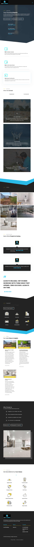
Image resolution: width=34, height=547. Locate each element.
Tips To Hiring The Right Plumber (9, 350)
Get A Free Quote (8, 308)
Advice (10, 347)
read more (7, 365)
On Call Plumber (25, 527)
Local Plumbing (6, 527)
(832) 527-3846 (11, 25)
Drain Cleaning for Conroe (8, 379)
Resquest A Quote (16, 425)
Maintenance (26, 347)
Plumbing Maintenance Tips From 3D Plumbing (23, 350)
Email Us (10, 34)
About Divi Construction (10, 475)
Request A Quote (18, 19)
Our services (7, 19)
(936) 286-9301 (11, 29)
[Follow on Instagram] (18, 544)
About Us (6, 425)
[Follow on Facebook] (16, 544)
